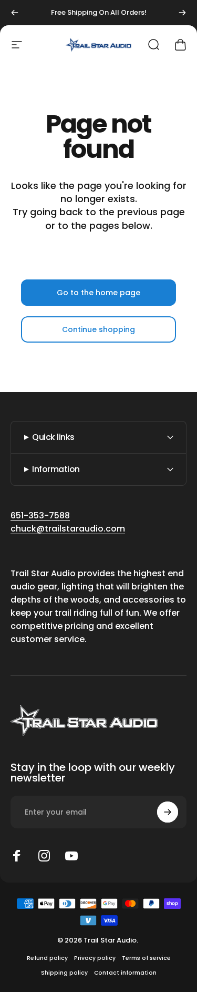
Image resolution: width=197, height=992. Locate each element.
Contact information (125, 973)
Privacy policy (95, 958)
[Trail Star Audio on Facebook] (17, 855)
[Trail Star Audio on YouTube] (71, 855)
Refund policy (47, 958)
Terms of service (146, 958)
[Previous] (14, 12)
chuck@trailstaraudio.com (68, 529)
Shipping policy (64, 973)
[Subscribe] (167, 812)
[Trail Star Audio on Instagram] (44, 855)
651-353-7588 (40, 515)
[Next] (182, 12)
